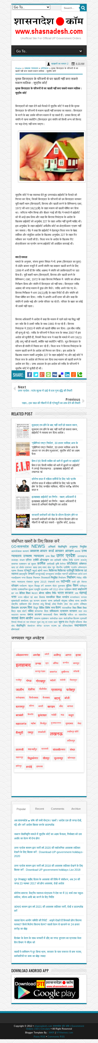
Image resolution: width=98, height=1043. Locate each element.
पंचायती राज (54, 581)
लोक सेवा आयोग (71, 604)
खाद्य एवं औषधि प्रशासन (21, 567)
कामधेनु (84, 560)
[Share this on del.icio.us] (61, 374)
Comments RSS (56, 1036)
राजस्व (43, 600)
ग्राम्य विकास (17, 570)
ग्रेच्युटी (27, 570)
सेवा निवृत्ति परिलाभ (73, 622)
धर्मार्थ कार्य (82, 574)
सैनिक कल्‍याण (43, 626)
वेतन (58, 607)
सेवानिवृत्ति (20, 625)
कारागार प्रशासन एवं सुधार (23, 563)
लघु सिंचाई (45, 604)
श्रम (19, 611)
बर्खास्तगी (82, 589)
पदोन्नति (65, 581)
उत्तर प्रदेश (65, 555)
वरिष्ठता (83, 604)
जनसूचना (49, 573)
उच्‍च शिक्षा (50, 556)
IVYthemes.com (64, 1032)
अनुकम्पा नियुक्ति (78, 546)
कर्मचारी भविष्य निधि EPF (66, 560)
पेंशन (75, 585)
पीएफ (55, 586)
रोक (29, 604)
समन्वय (23, 614)
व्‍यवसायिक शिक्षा (69, 607)
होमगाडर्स (15, 629)
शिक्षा (79, 607)
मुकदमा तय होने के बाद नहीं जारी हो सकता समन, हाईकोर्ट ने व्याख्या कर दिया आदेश (55, 425)
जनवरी (31, 573)
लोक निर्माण (57, 604)
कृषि (57, 563)
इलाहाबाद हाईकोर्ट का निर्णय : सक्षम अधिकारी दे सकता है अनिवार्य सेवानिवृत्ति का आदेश (54, 497)
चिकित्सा (53, 570)
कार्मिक (41, 563)
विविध (41, 607)
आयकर (59, 551)
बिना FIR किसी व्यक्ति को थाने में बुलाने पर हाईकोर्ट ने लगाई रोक (55, 461)
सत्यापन (73, 610)
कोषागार (83, 563)
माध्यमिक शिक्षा (53, 597)
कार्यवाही (50, 563)
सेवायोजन (31, 626)
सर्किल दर (72, 614)
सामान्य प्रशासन (41, 618)
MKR (51, 1032)
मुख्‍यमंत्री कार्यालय (19, 600)
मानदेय (65, 597)
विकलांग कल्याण (19, 607)
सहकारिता (83, 614)
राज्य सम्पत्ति (81, 600)
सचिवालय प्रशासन (59, 610)
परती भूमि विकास (79, 582)
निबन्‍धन (36, 577)
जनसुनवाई (40, 573)
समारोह (63, 614)
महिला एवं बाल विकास (34, 597)
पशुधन (30, 586)
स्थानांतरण (80, 625)
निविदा (79, 578)
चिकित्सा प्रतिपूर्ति (66, 570)
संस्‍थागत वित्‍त (41, 611)
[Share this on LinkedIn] (67, 374)
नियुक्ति (54, 577)
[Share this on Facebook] (29, 374)
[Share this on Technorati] (79, 374)
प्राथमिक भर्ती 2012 (49, 589)
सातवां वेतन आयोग (22, 618)
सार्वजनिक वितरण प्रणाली (75, 618)
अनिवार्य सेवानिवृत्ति (57, 546)
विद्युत (35, 607)
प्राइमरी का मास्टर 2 (59, 63)
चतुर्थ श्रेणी (37, 570)
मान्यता (84, 597)
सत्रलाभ (14, 614)
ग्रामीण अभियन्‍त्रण (79, 567)
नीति (85, 577)
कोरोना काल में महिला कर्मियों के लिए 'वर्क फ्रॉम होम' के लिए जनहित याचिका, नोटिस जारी (54, 479)
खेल (49, 567)
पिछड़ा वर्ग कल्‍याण (42, 585)
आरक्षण (69, 551)
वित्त (30, 607)
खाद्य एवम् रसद (39, 567)
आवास (77, 551)
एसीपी (35, 559)
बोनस (41, 592)
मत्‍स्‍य (20, 597)
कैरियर (63, 564)
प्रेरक (61, 589)
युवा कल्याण (34, 601)
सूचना (61, 621)
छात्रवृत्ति (23, 573)
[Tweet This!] (35, 374)
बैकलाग (35, 593)
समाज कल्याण (34, 614)
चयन (45, 570)
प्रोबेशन (68, 589)
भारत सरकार (66, 593)
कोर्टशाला (44, 68)
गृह (53, 567)
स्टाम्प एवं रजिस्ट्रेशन (62, 625)
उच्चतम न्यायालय (31, 68)
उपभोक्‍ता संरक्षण (18, 560)
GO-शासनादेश (20, 546)
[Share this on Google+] (42, 374)
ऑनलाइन (44, 559)
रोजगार (36, 604)
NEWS (38, 546)
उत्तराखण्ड (82, 556)
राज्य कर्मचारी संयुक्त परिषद (61, 600)
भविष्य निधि (50, 592)
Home (18, 68)
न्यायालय (21, 581)
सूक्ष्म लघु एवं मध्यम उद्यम (47, 622)
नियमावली (45, 577)
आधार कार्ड (47, 551)
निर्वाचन (71, 577)
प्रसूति (37, 589)
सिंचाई (13, 622)
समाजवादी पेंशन (50, 614)
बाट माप (14, 593)
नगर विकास (27, 577)
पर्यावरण (23, 585)
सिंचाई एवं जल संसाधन (26, 622)
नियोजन (62, 577)
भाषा (76, 593)
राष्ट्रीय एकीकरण (19, 604)
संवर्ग (24, 611)
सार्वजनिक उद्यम (56, 618)
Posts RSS (39, 1036)
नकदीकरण (16, 577)
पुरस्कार (61, 585)
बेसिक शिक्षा (25, 592)
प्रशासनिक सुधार (25, 589)
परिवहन (14, 585)
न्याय (13, 581)
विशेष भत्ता (50, 607)
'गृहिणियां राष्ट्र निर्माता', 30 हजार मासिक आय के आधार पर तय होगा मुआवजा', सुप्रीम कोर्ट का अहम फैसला (56, 443)
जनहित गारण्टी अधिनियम (66, 573)
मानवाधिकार (75, 597)
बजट (74, 589)
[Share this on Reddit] (73, 374)
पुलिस (68, 585)
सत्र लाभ (82, 611)
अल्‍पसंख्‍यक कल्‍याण (20, 551)
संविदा (30, 610)
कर (51, 560)
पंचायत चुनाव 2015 (36, 581)
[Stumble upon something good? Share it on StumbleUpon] (48, 374)
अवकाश (34, 551)
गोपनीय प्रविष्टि (63, 567)
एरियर (29, 559)
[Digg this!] (54, 374)
